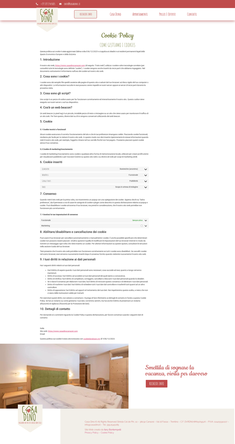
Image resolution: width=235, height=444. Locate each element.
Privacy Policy (91, 432)
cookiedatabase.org (91, 339)
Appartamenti (140, 14)
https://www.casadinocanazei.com (70, 65)
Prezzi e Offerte (167, 14)
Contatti (192, 14)
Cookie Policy (107, 432)
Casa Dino (115, 14)
